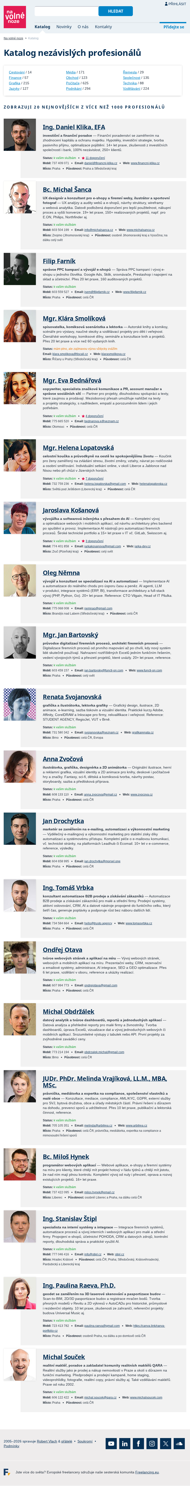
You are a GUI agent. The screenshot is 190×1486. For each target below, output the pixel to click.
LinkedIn (124, 1443)
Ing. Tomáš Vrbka (68, 888)
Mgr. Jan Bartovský (70, 635)
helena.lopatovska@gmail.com (105, 484)
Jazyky (14, 88)
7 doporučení (94, 478)
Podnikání (74, 88)
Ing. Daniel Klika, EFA (74, 127)
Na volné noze (13, 38)
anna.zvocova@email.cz (100, 794)
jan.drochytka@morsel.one (102, 861)
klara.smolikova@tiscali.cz (70, 354)
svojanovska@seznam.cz (101, 732)
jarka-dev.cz (143, 546)
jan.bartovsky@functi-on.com (103, 670)
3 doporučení (94, 541)
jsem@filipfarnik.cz (97, 292)
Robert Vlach (47, 1441)
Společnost (131, 78)
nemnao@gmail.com (98, 608)
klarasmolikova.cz (113, 354)
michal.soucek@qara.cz (100, 1397)
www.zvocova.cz (142, 794)
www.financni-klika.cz (145, 163)
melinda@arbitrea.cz (98, 1125)
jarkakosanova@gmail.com (102, 546)
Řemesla (130, 72)
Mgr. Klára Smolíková (74, 318)
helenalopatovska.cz (153, 484)
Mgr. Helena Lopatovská (78, 448)
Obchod (72, 78)
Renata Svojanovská (72, 697)
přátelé (66, 1441)
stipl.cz (119, 1254)
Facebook (138, 1443)
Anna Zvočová (63, 759)
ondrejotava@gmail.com (100, 985)
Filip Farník (59, 261)
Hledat (115, 11)
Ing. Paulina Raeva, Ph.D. (79, 1285)
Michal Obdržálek (68, 1011)
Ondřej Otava (62, 950)
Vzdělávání (131, 88)
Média (71, 72)
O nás (83, 26)
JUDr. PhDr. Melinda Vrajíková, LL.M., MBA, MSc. (105, 1081)
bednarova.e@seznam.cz (101, 421)
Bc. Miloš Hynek (66, 1157)
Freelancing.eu (10, 1472)
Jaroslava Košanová (71, 510)
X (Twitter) (165, 1443)
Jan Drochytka (63, 821)
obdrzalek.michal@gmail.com (104, 1052)
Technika (130, 83)
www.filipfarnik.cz (134, 292)
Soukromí (85, 1441)
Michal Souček (64, 1357)
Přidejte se (174, 27)
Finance (15, 78)
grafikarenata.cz (143, 732)
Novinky (63, 26)
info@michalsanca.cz (98, 230)
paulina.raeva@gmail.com (102, 1326)
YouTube (111, 1443)
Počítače (73, 83)
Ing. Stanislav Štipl (70, 1219)
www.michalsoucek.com (146, 1397)
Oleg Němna (61, 573)
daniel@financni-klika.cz (100, 163)
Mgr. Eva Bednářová (72, 380)
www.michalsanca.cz (141, 230)
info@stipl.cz (92, 1254)
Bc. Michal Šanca (67, 189)
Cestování (17, 72)
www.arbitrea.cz (136, 1125)
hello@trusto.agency (98, 923)
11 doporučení (95, 158)
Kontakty (103, 26)
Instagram (152, 1443)
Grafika (14, 83)
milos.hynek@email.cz (99, 1192)
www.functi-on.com (149, 670)
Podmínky (11, 1446)
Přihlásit (177, 4)
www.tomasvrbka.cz (139, 923)
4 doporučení (94, 416)
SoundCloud (179, 1443)
